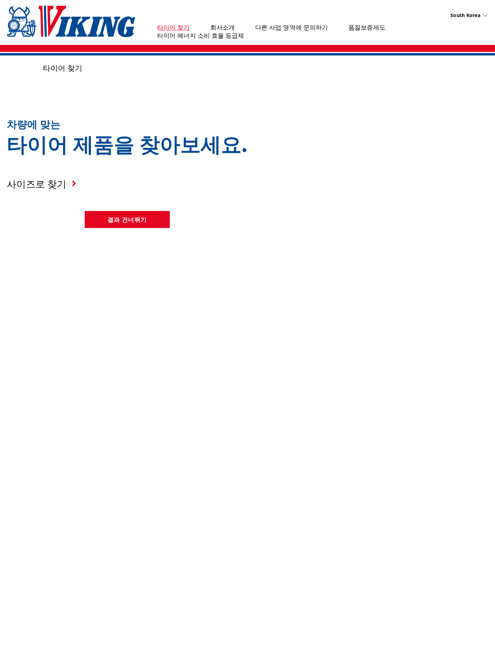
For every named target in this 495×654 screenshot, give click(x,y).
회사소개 (222, 27)
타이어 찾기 (173, 27)
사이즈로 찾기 (36, 183)
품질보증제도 (366, 27)
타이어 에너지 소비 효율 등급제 (200, 35)
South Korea (465, 15)
